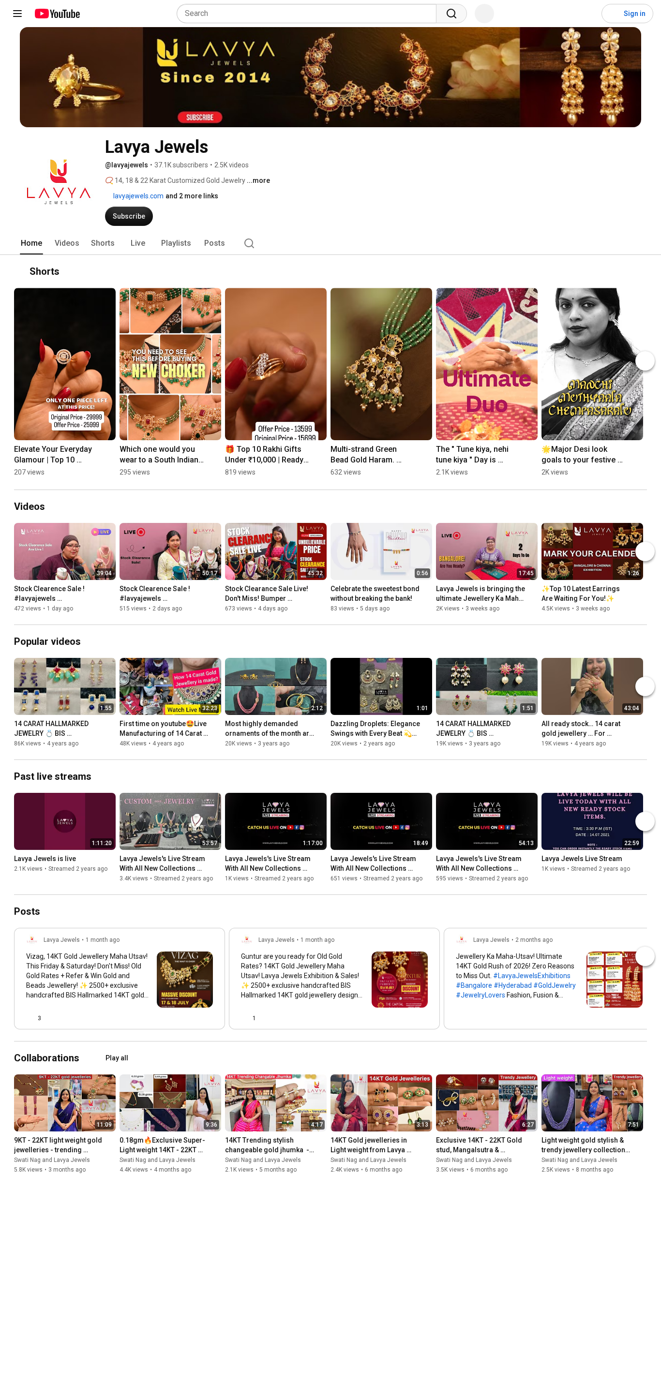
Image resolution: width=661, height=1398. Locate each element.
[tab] (31, 243)
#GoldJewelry (554, 985)
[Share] (166, 1018)
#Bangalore (474, 985)
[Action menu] (209, 1018)
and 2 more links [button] (191, 196)
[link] (119, 981)
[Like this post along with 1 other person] (245, 1018)
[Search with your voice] (484, 13)
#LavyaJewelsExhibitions (532, 976)
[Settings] (588, 13)
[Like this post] (459, 1018)
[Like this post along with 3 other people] (30, 1018)
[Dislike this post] (52, 1018)
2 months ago (534, 940)
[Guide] (17, 13)
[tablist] (330, 243)
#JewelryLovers (480, 995)
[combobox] (309, 13)
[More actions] (637, 271)
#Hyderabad (513, 985)
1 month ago (103, 940)
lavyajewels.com (138, 196)
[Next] (645, 361)
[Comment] (189, 1018)
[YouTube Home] (57, 13)
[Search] (451, 13)
